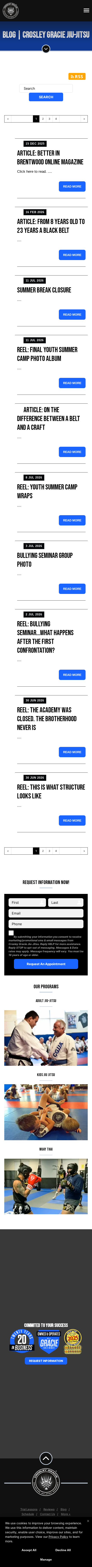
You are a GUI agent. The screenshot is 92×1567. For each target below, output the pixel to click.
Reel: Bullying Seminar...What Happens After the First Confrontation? (45, 637)
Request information (46, 1361)
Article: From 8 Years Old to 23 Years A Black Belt (51, 226)
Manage (46, 1559)
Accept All (29, 1550)
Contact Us (47, 1514)
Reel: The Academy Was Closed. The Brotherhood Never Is (47, 719)
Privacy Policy (58, 1536)
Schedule (28, 1514)
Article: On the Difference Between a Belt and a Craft (48, 419)
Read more (72, 186)
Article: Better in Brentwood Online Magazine (50, 158)
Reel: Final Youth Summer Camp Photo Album (47, 354)
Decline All (63, 1550)
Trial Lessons (28, 1509)
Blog (64, 1509)
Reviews (49, 1509)
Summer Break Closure (44, 290)
